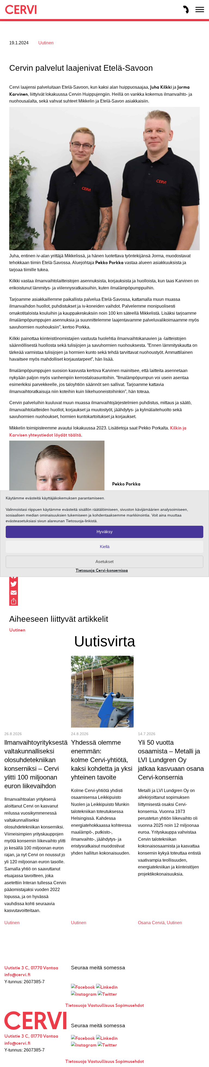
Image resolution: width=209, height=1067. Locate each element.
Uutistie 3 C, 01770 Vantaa (31, 967)
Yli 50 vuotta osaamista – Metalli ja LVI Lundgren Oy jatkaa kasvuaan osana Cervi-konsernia (171, 760)
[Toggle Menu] (199, 9)
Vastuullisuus (101, 1005)
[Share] (104, 601)
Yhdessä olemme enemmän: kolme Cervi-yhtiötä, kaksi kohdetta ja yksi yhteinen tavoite (101, 760)
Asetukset (104, 561)
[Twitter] (104, 584)
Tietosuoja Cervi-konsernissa (102, 570)
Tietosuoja (76, 1005)
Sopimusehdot (129, 1005)
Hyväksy (105, 531)
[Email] (104, 592)
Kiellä (104, 546)
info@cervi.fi (17, 974)
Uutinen (46, 43)
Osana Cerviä (151, 922)
